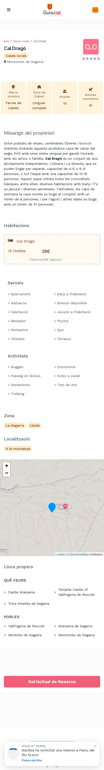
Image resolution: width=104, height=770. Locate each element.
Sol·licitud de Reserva (52, 681)
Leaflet (61, 554)
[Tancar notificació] (95, 746)
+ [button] (6, 466)
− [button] (6, 473)
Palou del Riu (32, 760)
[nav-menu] (9, 10)
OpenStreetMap (78, 554)
